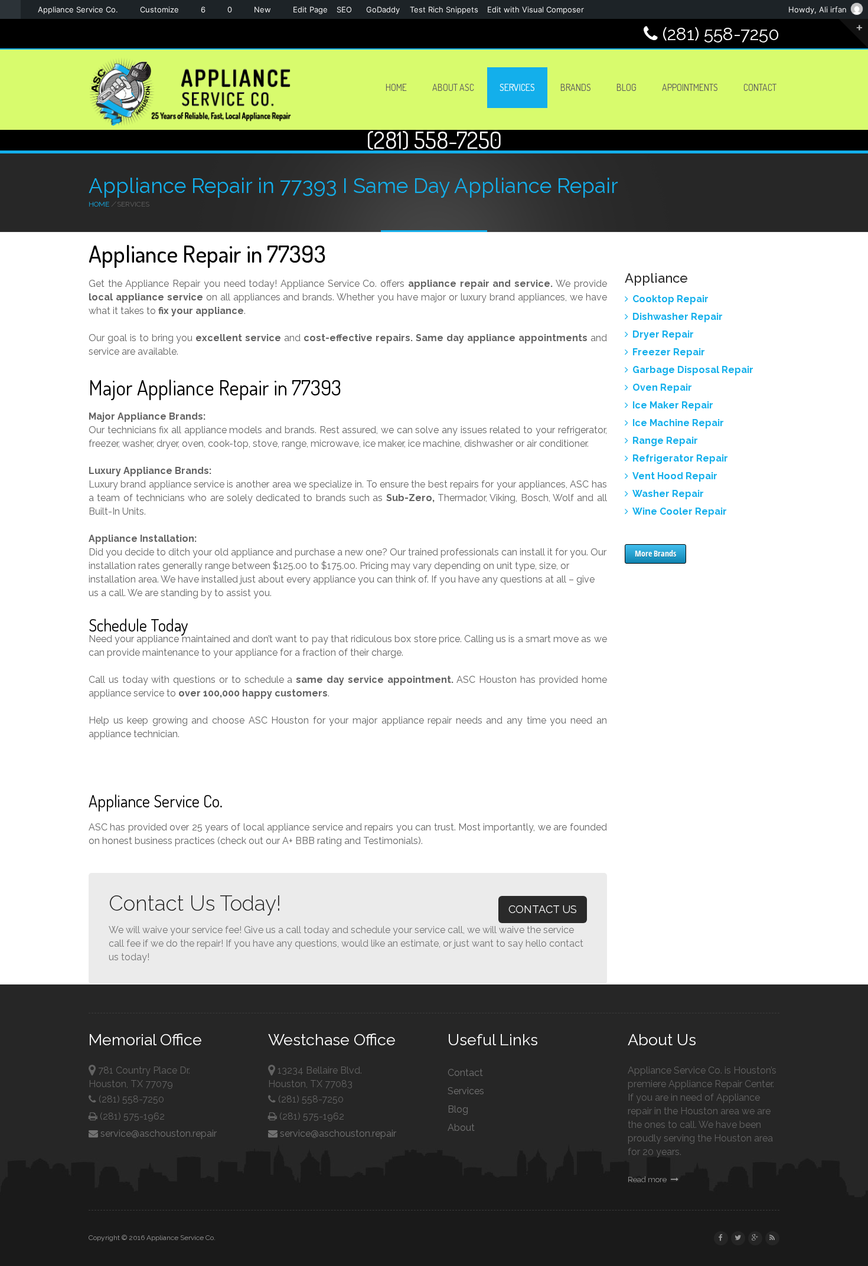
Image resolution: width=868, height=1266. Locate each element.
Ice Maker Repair (672, 405)
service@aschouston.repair (157, 1133)
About (461, 1127)
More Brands (655, 553)
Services (517, 87)
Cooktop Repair (670, 299)
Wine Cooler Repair (679, 511)
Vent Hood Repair (674, 476)
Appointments (690, 87)
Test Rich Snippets (444, 9)
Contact (759, 87)
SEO (344, 9)
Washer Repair (668, 493)
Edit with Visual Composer (535, 9)
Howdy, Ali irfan (817, 9)
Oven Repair (662, 387)
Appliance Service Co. (78, 9)
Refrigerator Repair (680, 458)
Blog (626, 87)
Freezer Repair (668, 352)
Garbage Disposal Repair (692, 369)
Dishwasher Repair (677, 316)
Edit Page (310, 9)
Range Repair (665, 440)
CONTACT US (542, 909)
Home (396, 87)
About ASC (453, 87)
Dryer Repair (663, 334)
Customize (159, 9)
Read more (648, 1179)
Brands (575, 87)
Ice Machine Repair (678, 422)
